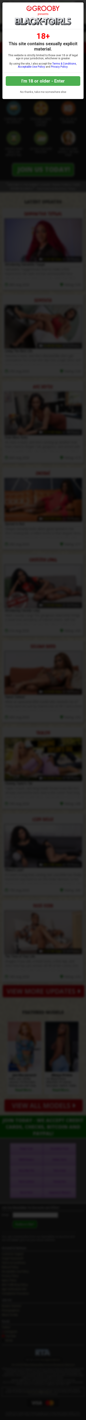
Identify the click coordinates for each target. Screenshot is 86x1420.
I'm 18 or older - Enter (43, 81)
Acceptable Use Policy (31, 66)
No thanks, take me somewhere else (43, 92)
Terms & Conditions (64, 63)
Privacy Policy (59, 66)
